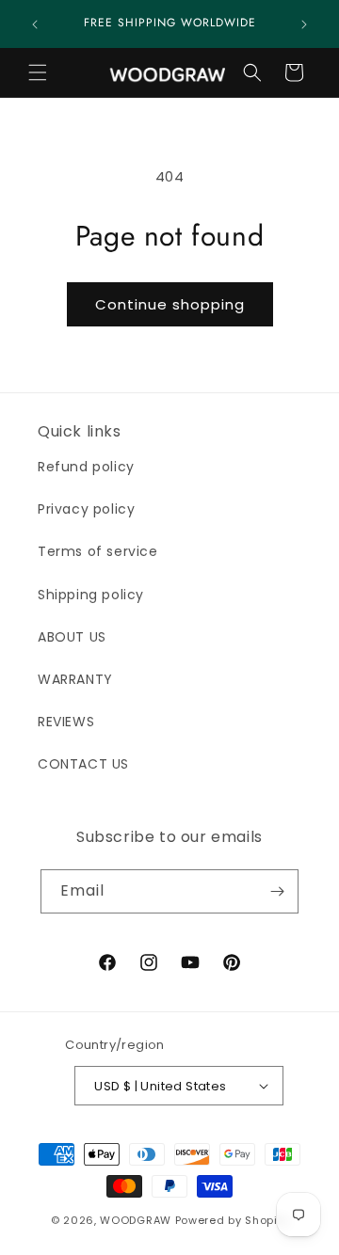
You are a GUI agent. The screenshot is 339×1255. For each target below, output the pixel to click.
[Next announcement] (304, 24)
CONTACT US (83, 764)
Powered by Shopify (232, 1220)
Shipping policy (91, 594)
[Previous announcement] (35, 24)
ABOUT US (72, 637)
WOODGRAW (135, 1220)
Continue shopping (170, 304)
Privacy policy (86, 509)
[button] (37, 72)
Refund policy (86, 466)
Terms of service (98, 551)
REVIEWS (66, 721)
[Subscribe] (277, 891)
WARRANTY (75, 679)
